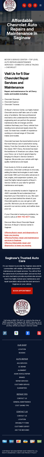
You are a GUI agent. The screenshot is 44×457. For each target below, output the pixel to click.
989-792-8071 (23, 217)
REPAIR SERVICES (22, 381)
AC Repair (22, 367)
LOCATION (22, 349)
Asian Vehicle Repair (22, 374)
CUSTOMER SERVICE (22, 384)
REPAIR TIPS (22, 394)
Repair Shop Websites (26, 451)
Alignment (22, 370)
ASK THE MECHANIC (22, 430)
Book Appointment (22, 291)
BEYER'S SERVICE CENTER (15, 59)
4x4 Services (22, 363)
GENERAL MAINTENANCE (22, 402)
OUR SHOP (22, 345)
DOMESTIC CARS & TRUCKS (27, 65)
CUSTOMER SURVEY (22, 426)
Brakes (22, 377)
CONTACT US (22, 398)
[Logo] (9, 6)
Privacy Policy (31, 453)
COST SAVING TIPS (22, 405)
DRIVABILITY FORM (22, 423)
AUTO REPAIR (22, 359)
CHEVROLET (11, 67)
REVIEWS (22, 353)
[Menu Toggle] (40, 5)
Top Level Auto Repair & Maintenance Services (21, 62)
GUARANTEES (22, 388)
